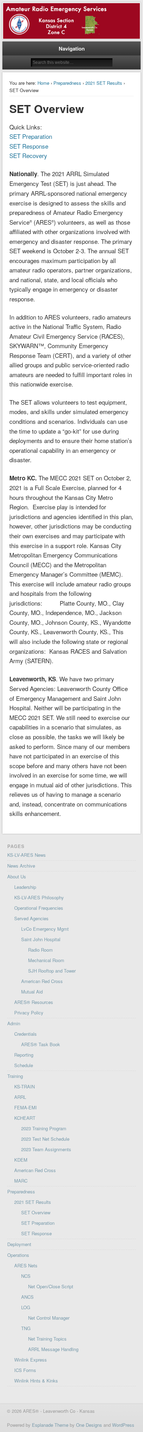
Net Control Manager (48, 1317)
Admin (13, 1023)
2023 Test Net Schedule (45, 1138)
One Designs (89, 1425)
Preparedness (67, 83)
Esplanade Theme (50, 1425)
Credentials (25, 1033)
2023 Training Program (43, 1128)
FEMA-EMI (25, 1107)
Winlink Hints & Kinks (36, 1380)
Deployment (19, 1244)
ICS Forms (25, 1370)
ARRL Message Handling (53, 1349)
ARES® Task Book (40, 1044)
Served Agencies (31, 918)
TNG (26, 1328)
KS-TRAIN (24, 1086)
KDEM (20, 1159)
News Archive (21, 865)
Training (15, 1076)
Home (43, 83)
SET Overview (35, 1212)
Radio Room (40, 949)
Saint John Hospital (40, 939)
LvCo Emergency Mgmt (45, 928)
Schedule (23, 1065)
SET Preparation (30, 136)
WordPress (123, 1425)
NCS (26, 1276)
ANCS (27, 1297)
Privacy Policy (28, 1012)
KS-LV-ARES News (26, 855)
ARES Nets (25, 1265)
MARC (20, 1180)
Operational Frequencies (38, 908)
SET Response (28, 146)
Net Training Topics (47, 1338)
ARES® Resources (33, 1002)
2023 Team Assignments (46, 1149)
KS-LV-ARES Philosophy (39, 897)
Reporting (23, 1054)
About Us (16, 876)
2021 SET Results (103, 83)
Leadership (25, 887)
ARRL (20, 1097)
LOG (25, 1307)
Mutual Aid (32, 991)
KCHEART (24, 1118)
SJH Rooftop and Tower (52, 970)
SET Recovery (28, 155)
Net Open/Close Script (50, 1286)
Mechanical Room (46, 960)
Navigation (72, 48)
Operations (18, 1255)
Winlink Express (30, 1359)
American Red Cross (42, 981)
